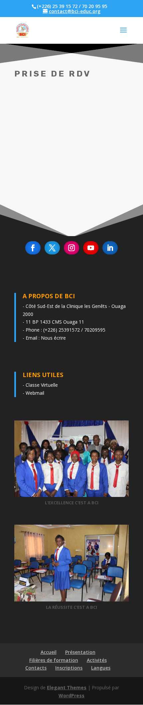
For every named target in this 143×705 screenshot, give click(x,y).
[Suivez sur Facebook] (33, 247)
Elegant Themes (66, 687)
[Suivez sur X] (52, 247)
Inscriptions (68, 668)
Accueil (49, 652)
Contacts (36, 668)
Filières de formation (53, 660)
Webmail (35, 393)
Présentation (80, 652)
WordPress (71, 695)
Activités (97, 660)
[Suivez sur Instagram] (71, 247)
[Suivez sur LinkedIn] (110, 247)
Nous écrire (53, 338)
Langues (100, 668)
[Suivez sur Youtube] (90, 247)
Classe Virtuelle (42, 385)
